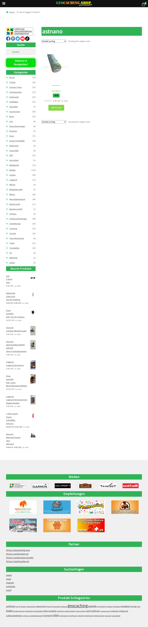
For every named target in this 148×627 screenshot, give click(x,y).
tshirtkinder (89, 616)
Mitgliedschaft (15, 189)
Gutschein (14, 160)
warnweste (116, 616)
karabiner (126, 606)
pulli (88, 611)
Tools (11, 243)
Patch (12, 77)
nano (8, 578)
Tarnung (13, 228)
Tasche (12, 233)
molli (8, 590)
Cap (11, 121)
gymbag (109, 606)
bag (17, 607)
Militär (12, 184)
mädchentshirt (69, 611)
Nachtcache (14, 204)
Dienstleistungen (17, 126)
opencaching (81, 611)
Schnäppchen (15, 92)
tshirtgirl (81, 616)
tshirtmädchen (99, 616)
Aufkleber (13, 102)
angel (9, 575)
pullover (95, 610)
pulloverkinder (105, 611)
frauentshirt (56, 607)
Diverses (13, 131)
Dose (11, 136)
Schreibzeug (15, 223)
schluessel (123, 611)
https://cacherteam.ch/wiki (19, 557)
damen (23, 607)
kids (138, 606)
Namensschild (15, 209)
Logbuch (13, 180)
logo (45, 611)
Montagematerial (17, 199)
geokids (92, 606)
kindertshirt (29, 611)
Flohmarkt (14, 97)
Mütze (12, 194)
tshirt (55, 615)
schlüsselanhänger (14, 615)
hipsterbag (117, 606)
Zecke (12, 262)
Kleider (12, 170)
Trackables (14, 248)
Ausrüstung (14, 111)
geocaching (78, 605)
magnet (10, 582)
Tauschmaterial (16, 238)
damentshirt (31, 607)
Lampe (12, 175)
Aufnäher (13, 106)
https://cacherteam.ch (17, 553)
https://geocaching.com (18, 550)
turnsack (108, 616)
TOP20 (12, 82)
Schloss (12, 214)
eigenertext (41, 606)
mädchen (60, 611)
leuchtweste (38, 611)
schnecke (10, 586)
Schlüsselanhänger (18, 218)
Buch (11, 116)
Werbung (13, 257)
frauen (49, 607)
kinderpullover (18, 611)
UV (10, 253)
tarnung (48, 615)
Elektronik (13, 145)
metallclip (52, 611)
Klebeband (14, 165)
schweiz (26, 616)
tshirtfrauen (73, 616)
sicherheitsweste (35, 616)
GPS (11, 155)
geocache (64, 607)
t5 (43, 615)
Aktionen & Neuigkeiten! (21, 63)
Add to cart (56, 107)
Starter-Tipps (15, 87)
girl (98, 607)
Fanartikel (13, 150)
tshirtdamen (64, 616)
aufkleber (11, 606)
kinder (9, 610)
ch (20, 606)
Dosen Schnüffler (17, 141)
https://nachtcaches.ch (17, 561)
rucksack (114, 611)
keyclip (134, 606)
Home (11, 12)
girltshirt (103, 607)
